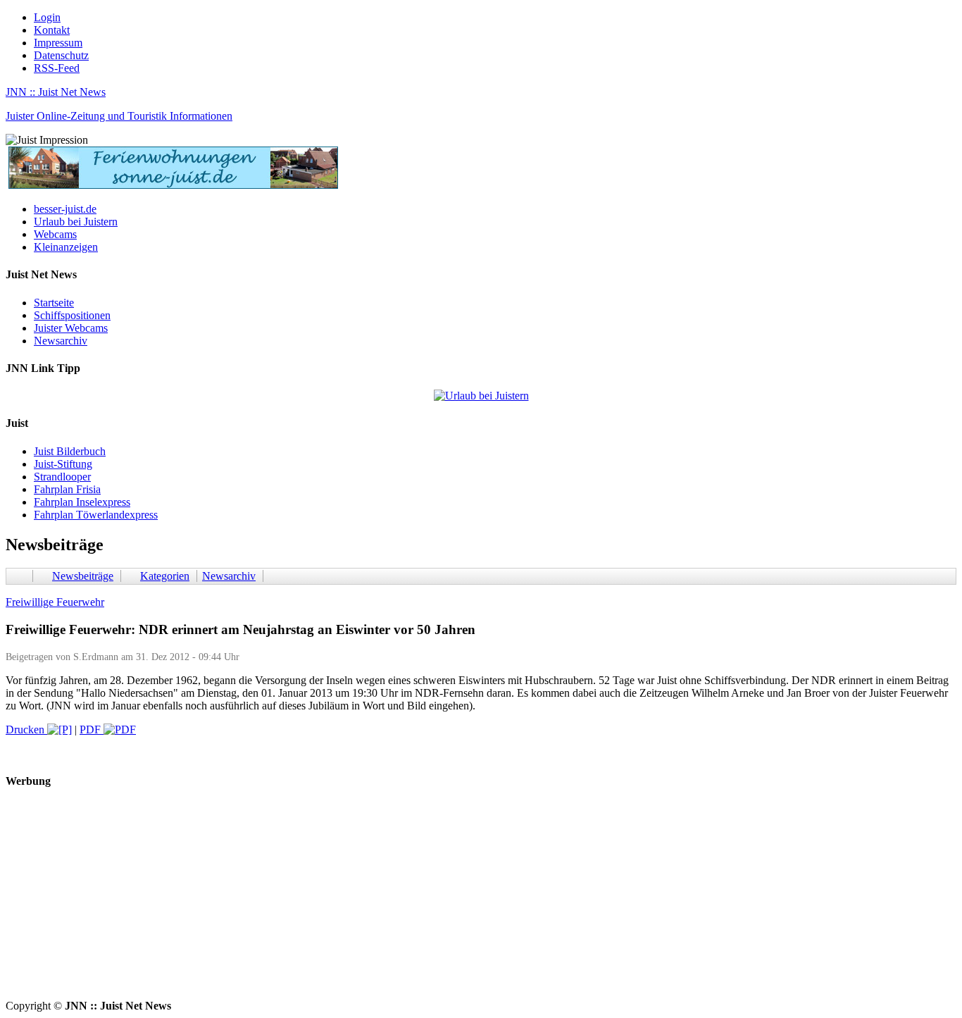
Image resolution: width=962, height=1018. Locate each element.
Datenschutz (61, 55)
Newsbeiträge (82, 576)
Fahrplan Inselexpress (82, 502)
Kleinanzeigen (66, 247)
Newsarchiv (60, 341)
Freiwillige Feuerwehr (55, 602)
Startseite (54, 303)
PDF (92, 729)
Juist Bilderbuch (70, 451)
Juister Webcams (71, 328)
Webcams (55, 234)
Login (47, 17)
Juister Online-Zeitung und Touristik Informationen (119, 116)
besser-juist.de (65, 209)
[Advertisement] (428, 901)
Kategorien (164, 576)
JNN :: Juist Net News (56, 92)
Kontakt (52, 30)
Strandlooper (62, 477)
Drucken (26, 729)
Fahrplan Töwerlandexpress (96, 515)
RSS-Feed (57, 68)
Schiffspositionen (72, 315)
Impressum (58, 43)
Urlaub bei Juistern (76, 222)
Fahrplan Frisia (67, 489)
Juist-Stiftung (63, 464)
